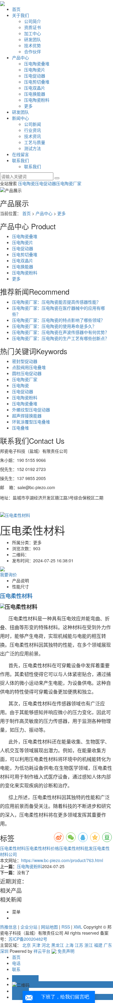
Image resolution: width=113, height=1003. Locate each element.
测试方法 (32, 148)
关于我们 (20, 15)
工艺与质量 (34, 142)
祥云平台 (41, 951)
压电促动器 (34, 76)
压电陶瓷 (26, 183)
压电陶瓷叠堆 (36, 63)
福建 (98, 945)
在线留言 (20, 154)
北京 (26, 945)
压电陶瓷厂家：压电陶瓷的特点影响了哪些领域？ (58, 320)
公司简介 (32, 21)
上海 (69, 945)
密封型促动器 (24, 361)
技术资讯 (32, 136)
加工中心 (32, 33)
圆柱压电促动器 (27, 373)
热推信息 (8, 927)
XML (78, 927)
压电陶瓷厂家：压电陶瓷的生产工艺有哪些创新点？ (60, 338)
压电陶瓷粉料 (36, 100)
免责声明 (66, 951)
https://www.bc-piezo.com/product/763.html (62, 860)
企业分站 (28, 927)
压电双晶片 (34, 88)
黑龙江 (57, 945)
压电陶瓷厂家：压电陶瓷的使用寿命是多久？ (54, 326)
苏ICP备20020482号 (27, 939)
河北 (46, 945)
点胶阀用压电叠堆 (29, 367)
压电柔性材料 (12, 848)
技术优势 (32, 45)
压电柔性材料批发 (76, 848)
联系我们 (20, 160)
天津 (36, 945)
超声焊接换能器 (27, 416)
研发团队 (32, 39)
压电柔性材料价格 (42, 848)
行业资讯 (32, 130)
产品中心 (20, 57)
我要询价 (8, 574)
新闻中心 (20, 118)
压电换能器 (34, 94)
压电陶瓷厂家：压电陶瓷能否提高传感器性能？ (56, 302)
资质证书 (32, 27)
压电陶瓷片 (34, 70)
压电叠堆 (20, 428)
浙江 (88, 945)
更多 (28, 106)
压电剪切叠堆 (36, 82)
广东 (108, 945)
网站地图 (49, 927)
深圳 (4, 951)
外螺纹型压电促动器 (31, 410)
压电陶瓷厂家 (68, 183)
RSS (65, 927)
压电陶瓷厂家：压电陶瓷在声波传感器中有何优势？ (60, 332)
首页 (16, 9)
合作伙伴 (32, 51)
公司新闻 (32, 124)
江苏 (79, 945)
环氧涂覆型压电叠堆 (31, 422)
